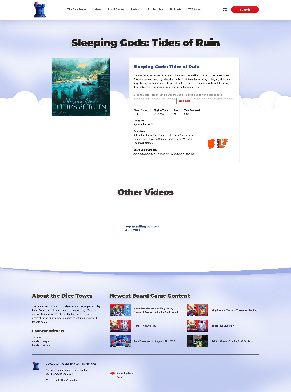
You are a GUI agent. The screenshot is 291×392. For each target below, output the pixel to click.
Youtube (36, 337)
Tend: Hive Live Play (145, 325)
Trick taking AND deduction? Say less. (232, 341)
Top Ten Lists (156, 9)
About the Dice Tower (125, 373)
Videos (97, 9)
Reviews (136, 9)
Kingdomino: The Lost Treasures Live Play (235, 310)
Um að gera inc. (69, 380)
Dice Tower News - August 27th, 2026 (154, 341)
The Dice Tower (76, 9)
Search (245, 9)
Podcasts (175, 9)
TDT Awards (195, 9)
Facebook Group (41, 345)
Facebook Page (40, 341)
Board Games (116, 9)
